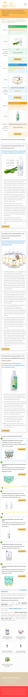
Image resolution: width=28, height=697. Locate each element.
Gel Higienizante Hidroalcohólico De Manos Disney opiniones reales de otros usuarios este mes (7, 651)
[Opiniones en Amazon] (18, 91)
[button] (25, 4)
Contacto (24, 694)
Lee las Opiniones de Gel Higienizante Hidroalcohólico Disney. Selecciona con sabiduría (20, 651)
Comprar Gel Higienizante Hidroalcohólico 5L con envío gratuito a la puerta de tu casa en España (7, 638)
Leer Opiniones (22, 449)
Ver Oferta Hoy (18, 59)
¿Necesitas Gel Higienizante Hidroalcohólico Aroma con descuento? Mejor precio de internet (21, 638)
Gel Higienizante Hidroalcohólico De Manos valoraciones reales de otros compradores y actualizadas (7, 665)
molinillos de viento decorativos (10, 680)
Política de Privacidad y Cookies (17, 694)
